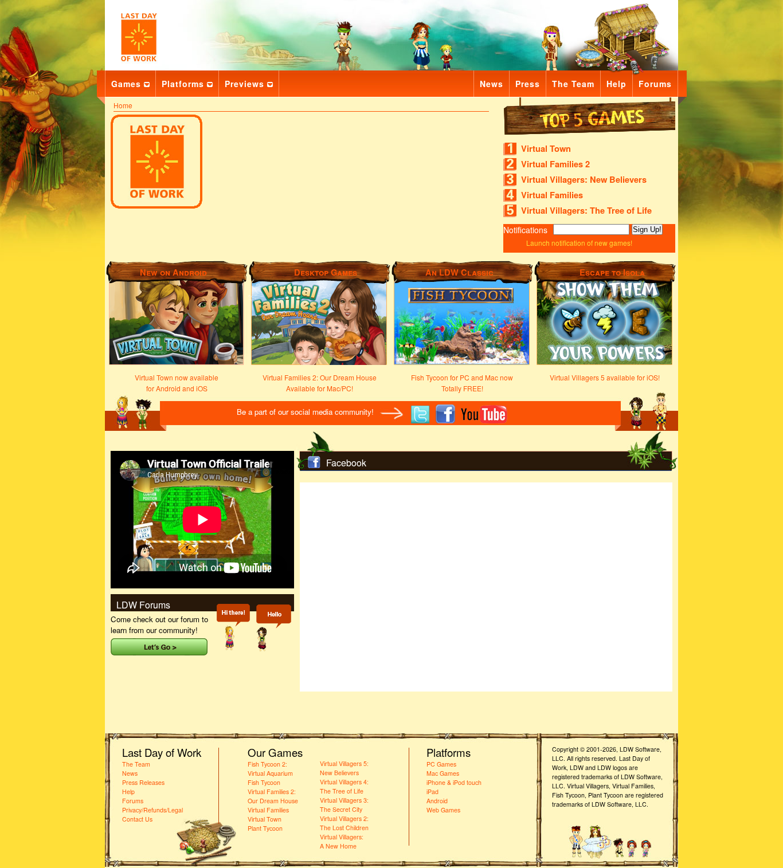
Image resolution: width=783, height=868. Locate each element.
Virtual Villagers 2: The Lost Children (344, 823)
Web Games (443, 810)
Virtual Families (552, 195)
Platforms (183, 83)
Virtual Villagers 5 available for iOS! (605, 377)
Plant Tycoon (265, 828)
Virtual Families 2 (555, 164)
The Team (573, 83)
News (491, 83)
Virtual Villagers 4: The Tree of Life (344, 786)
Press (527, 83)
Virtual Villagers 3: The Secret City (344, 805)
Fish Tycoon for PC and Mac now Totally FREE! (462, 382)
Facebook (346, 462)
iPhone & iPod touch (453, 782)
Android (437, 800)
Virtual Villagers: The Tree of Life (586, 211)
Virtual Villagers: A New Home (341, 841)
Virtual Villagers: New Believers (584, 180)
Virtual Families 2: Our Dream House (273, 796)
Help (616, 83)
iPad (432, 791)
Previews (244, 83)
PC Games (441, 764)
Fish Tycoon (264, 782)
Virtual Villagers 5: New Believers (344, 768)
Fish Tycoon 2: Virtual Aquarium (270, 768)
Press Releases (143, 782)
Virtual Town (546, 149)
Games (126, 83)
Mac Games (442, 773)
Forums (655, 83)
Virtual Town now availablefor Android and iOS (176, 382)
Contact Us (137, 819)
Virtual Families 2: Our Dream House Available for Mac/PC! (320, 382)
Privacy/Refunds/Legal (152, 810)
